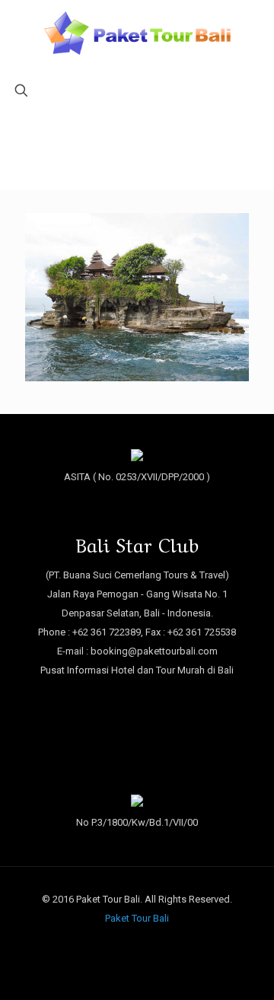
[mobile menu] (20, 36)
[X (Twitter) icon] (137, 944)
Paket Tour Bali (137, 918)
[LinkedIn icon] (153, 944)
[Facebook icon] (121, 944)
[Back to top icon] (243, 969)
